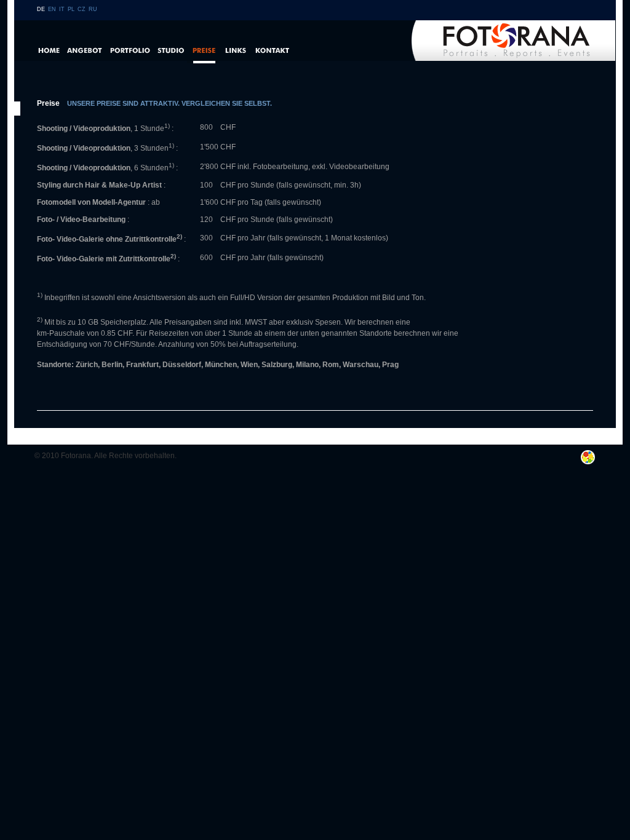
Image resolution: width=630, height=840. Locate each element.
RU (93, 9)
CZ (82, 9)
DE (41, 9)
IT (62, 9)
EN (52, 9)
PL (71, 9)
